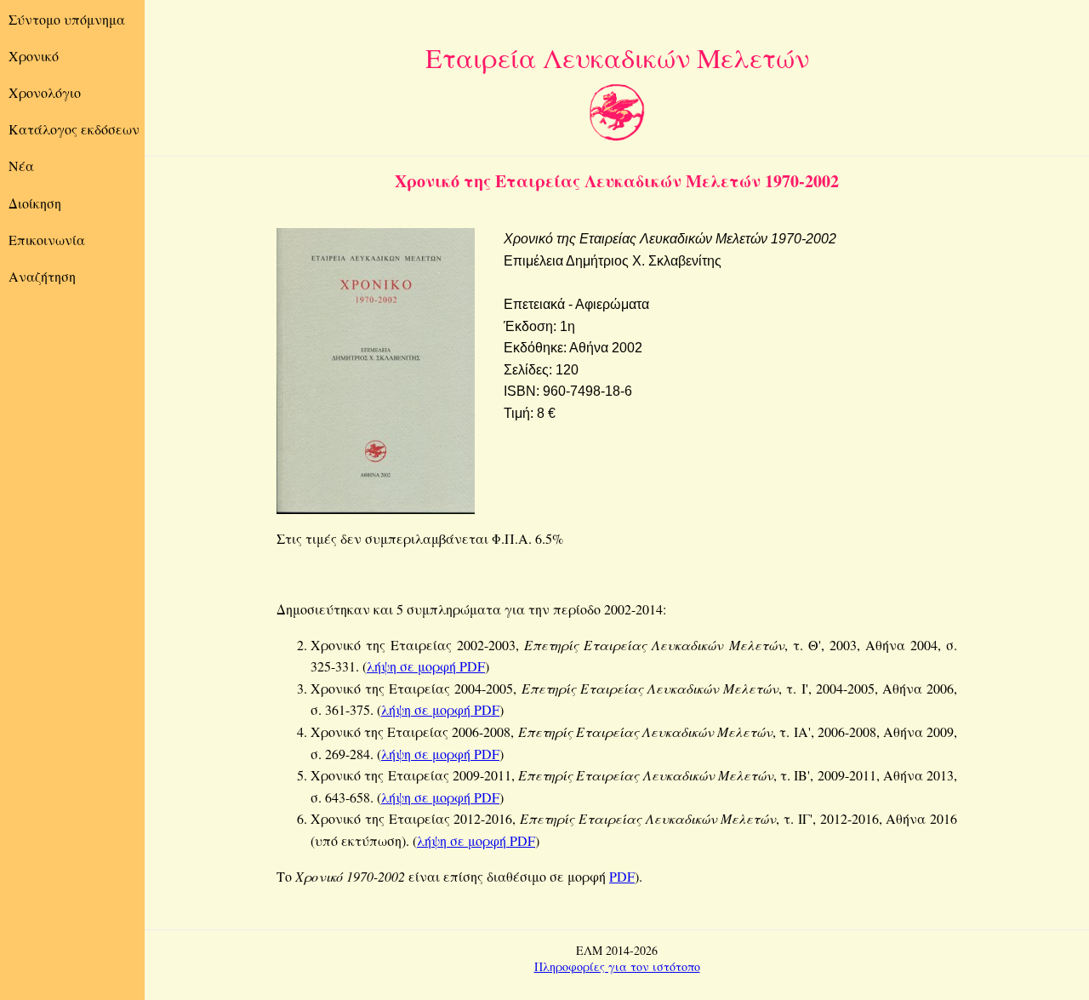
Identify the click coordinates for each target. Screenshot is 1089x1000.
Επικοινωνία (47, 240)
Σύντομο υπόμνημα (67, 19)
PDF (622, 876)
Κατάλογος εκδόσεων (74, 129)
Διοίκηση (35, 203)
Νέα (21, 165)
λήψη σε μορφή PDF (426, 666)
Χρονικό (34, 56)
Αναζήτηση (42, 276)
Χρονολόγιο (45, 92)
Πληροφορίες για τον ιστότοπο (617, 966)
